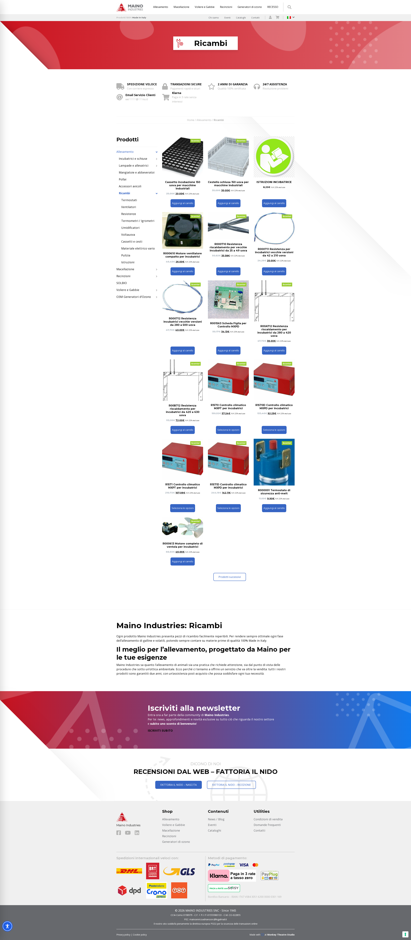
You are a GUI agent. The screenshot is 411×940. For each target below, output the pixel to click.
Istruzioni (127, 262)
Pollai (122, 179)
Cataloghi (241, 17)
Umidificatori (130, 228)
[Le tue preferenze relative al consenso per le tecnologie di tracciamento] (405, 934)
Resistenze (128, 214)
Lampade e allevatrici (133, 165)
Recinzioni (226, 7)
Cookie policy (140, 934)
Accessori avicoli (130, 186)
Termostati (129, 200)
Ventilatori (128, 207)
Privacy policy (123, 934)
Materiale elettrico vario (138, 248)
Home (190, 120)
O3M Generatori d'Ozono (133, 297)
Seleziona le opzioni (228, 429)
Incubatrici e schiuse (133, 158)
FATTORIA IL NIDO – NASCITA (178, 785)
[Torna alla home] (130, 7)
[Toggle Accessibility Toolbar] (7, 926)
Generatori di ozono (250, 7)
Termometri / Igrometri (137, 221)
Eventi (227, 17)
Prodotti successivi (230, 577)
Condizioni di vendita (268, 819)
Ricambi (124, 193)
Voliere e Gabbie (204, 7)
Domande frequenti (267, 825)
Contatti (255, 17)
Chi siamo (214, 17)
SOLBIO (121, 283)
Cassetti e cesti (131, 241)
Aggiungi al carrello (182, 203)
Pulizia (125, 255)
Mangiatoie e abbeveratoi (136, 172)
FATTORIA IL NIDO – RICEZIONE (231, 785)
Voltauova (128, 234)
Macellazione (181, 7)
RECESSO (272, 7)
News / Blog (216, 819)
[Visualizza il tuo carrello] (277, 17)
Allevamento (160, 7)
